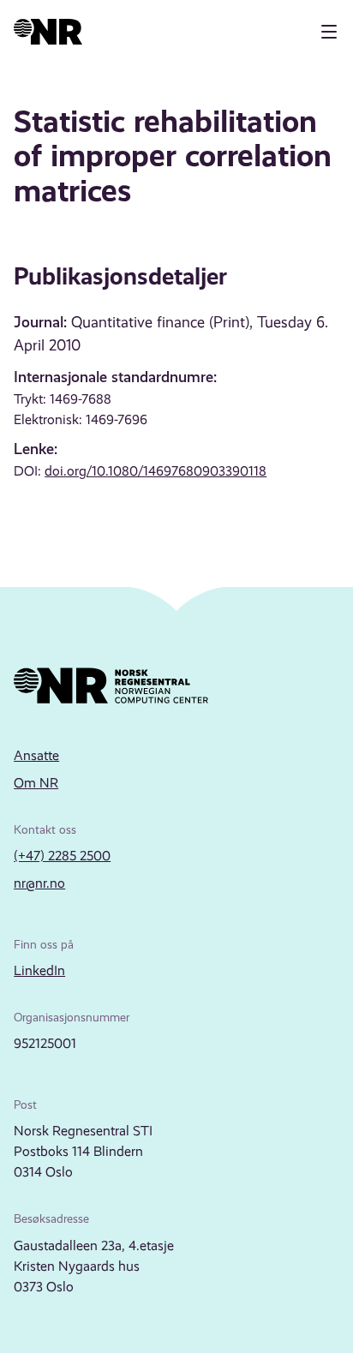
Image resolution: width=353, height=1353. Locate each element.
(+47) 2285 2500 (62, 855)
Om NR (36, 783)
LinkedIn (39, 970)
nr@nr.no (39, 883)
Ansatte (36, 755)
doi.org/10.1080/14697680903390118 (155, 471)
